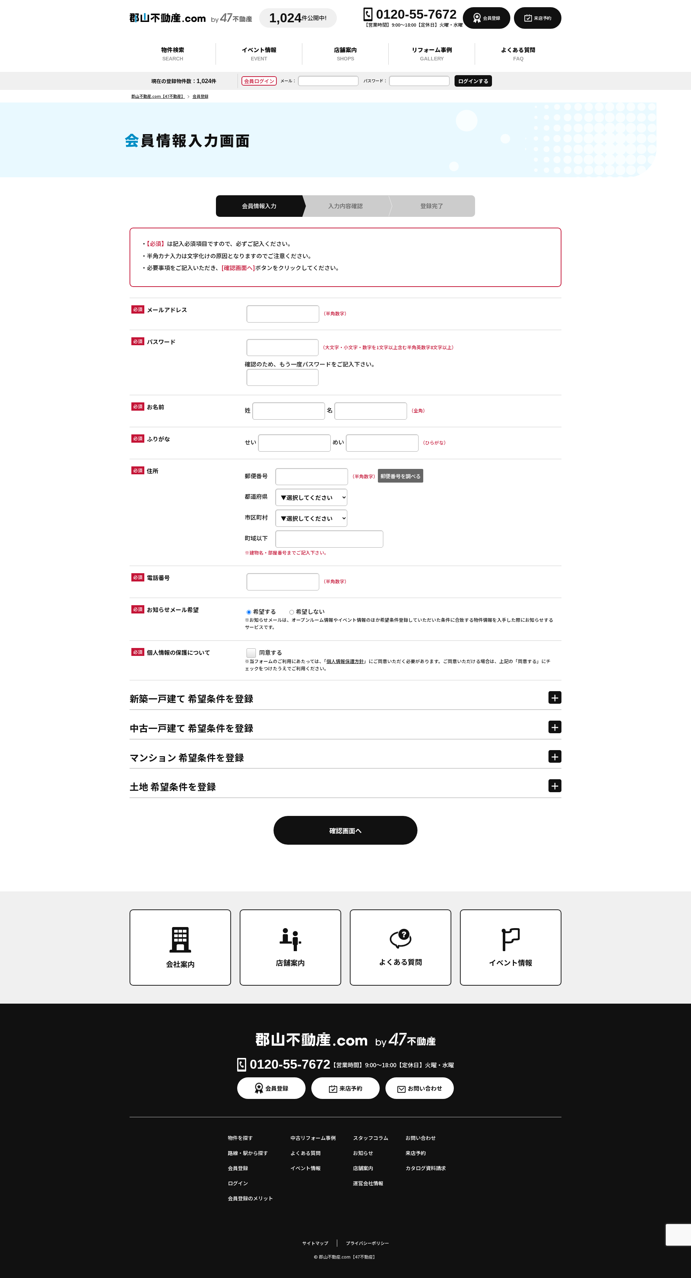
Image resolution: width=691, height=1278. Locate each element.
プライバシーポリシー (367, 1243)
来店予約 (542, 18)
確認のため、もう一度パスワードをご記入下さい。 (311, 364)
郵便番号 (256, 475)
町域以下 (256, 538)
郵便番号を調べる (400, 476)
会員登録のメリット (250, 1198)
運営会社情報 (368, 1183)
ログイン (238, 1183)
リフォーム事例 (432, 53)
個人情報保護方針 (345, 661)
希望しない (310, 611)
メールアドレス (167, 309)
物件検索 (172, 53)
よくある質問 (518, 53)
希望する (264, 611)
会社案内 (180, 964)
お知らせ (363, 1152)
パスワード (161, 341)
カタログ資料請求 (426, 1168)
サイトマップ (315, 1243)
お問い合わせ (425, 1088)
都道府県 (256, 496)
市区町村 (256, 517)
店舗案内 (345, 53)
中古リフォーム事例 (313, 1137)
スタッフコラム (370, 1137)
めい (338, 442)
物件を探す (240, 1137)
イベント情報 (259, 53)
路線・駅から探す (248, 1152)
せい (250, 442)
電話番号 (158, 577)
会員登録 (491, 18)
